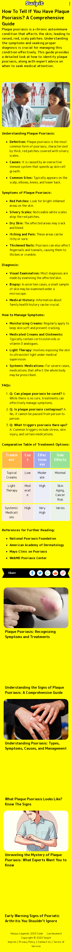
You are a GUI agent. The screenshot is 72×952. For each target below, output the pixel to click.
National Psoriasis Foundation (33, 538)
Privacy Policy (27, 942)
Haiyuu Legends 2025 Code (27, 933)
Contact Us (44, 942)
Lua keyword (54, 933)
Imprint (12, 942)
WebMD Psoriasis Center (28, 558)
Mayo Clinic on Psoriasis (28, 551)
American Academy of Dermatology (37, 545)
